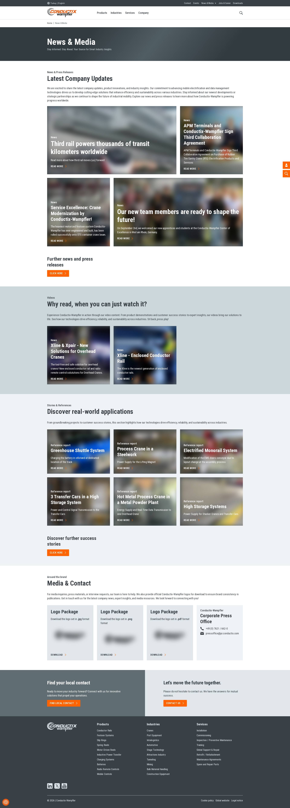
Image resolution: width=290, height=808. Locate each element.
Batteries (101, 764)
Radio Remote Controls (108, 769)
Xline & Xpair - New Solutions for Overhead (73, 351)
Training (200, 745)
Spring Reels (103, 745)
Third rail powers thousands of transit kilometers (100, 148)
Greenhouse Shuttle (78, 450)
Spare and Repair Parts (208, 764)
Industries (116, 12)
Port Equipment (154, 735)
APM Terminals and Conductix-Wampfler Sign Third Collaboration (208, 134)
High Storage (205, 506)
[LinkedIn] (50, 786)
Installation (202, 730)
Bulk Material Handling (157, 769)
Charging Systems (105, 759)
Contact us (173, 703)
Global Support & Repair (208, 749)
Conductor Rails (104, 730)
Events (196, 3)
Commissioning (204, 735)
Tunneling (151, 759)
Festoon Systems (105, 735)
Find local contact (62, 703)
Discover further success (71, 541)
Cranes (150, 730)
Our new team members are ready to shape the (178, 216)
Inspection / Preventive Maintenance (214, 740)
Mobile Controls (104, 774)
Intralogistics (153, 740)
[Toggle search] (241, 13)
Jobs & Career (225, 3)
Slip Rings (101, 740)
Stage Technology (155, 749)
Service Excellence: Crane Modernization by (76, 213)
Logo (64, 612)
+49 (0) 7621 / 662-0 (217, 628)
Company (143, 12)
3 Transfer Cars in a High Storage (75, 499)
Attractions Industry (156, 754)
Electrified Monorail (210, 450)
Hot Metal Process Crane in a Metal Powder (143, 499)
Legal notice (237, 800)
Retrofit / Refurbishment (208, 754)
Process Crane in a (135, 451)
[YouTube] (64, 786)
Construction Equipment (158, 774)
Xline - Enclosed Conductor (143, 358)
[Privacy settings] (5, 802)
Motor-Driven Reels (106, 749)
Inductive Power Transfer (109, 754)
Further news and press (70, 262)
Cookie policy (207, 800)
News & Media (207, 3)
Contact (187, 3)
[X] (57, 786)
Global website (222, 800)
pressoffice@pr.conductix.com (222, 633)
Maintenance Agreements (209, 759)
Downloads (238, 3)
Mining (150, 764)
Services (130, 12)
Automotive (152, 745)
